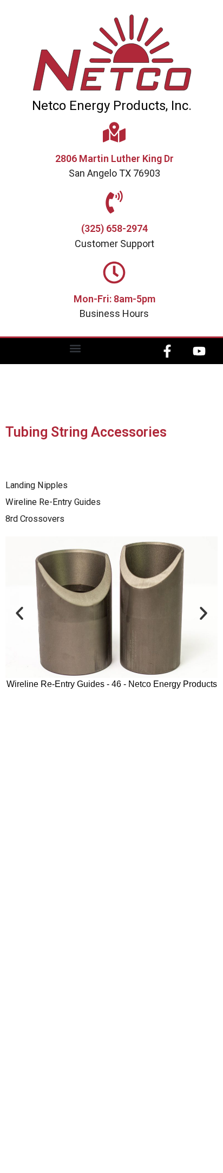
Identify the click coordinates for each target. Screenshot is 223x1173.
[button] (75, 349)
